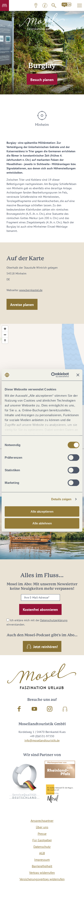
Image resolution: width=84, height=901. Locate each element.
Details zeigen (61, 499)
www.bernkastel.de (30, 290)
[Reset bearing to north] (5, 341)
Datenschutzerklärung (53, 620)
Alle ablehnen (42, 523)
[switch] (73, 457)
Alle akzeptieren (42, 511)
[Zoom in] (5, 329)
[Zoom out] (5, 335)
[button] (4, 5)
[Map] (42, 364)
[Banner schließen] (77, 375)
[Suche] (53, 5)
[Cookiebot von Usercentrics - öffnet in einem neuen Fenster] (52, 375)
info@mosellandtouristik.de (42, 740)
